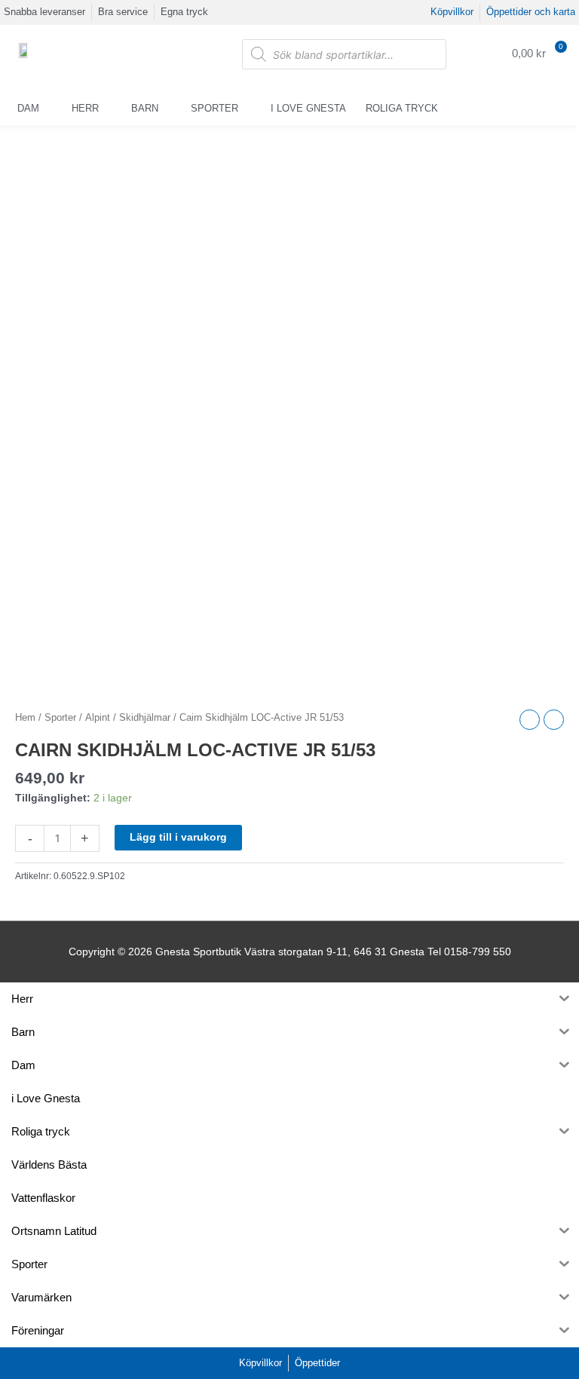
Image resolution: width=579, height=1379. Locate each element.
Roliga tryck (402, 108)
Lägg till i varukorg (178, 837)
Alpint (97, 717)
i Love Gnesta (308, 108)
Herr (85, 108)
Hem (25, 717)
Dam (28, 108)
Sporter (214, 108)
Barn (144, 108)
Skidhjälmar (144, 717)
